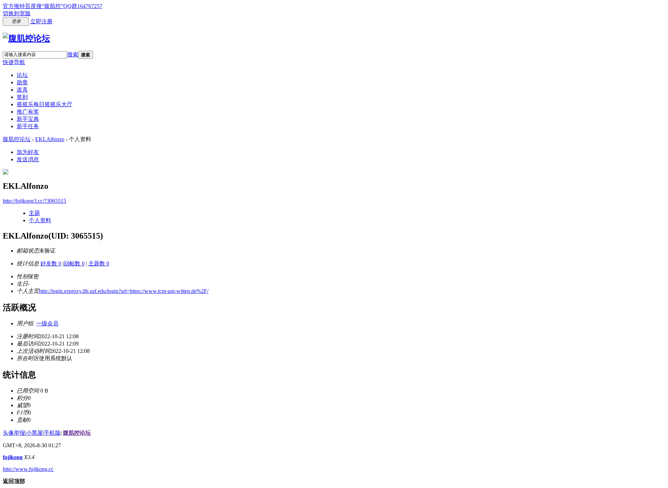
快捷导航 (14, 62)
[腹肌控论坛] (26, 38)
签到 (22, 97)
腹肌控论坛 (17, 139)
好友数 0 (50, 263)
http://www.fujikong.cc (28, 469)
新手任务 (28, 126)
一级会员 (47, 323)
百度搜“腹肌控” (44, 6)
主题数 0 (98, 263)
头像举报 (14, 433)
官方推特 (14, 6)
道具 (22, 90)
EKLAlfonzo (49, 139)
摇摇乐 (44, 104)
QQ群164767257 (82, 6)
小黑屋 (34, 433)
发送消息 (28, 159)
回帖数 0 (74, 263)
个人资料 (40, 220)
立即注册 (41, 21)
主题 (34, 213)
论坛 (22, 75)
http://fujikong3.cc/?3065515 (34, 201)
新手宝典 (28, 119)
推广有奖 (28, 112)
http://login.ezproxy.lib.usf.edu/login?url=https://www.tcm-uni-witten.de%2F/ (123, 291)
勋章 (22, 82)
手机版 (52, 433)
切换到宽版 (17, 13)
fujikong (13, 457)
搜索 (72, 54)
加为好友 (28, 152)
